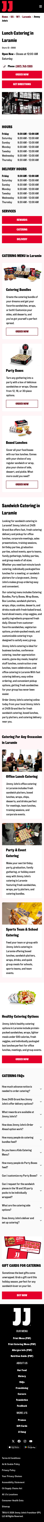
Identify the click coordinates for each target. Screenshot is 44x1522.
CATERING (22, 229)
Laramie (26, 16)
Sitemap (6, 1506)
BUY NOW (22, 1295)
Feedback (22, 1406)
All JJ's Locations (10, 1494)
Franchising (22, 1388)
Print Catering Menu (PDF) (22, 1344)
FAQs (22, 1382)
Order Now (22, 74)
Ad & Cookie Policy (11, 1464)
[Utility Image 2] (30, 1447)
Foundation (22, 1400)
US (12, 16)
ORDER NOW (22, 331)
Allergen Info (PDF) (22, 1350)
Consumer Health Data (12, 1500)
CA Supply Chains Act (12, 1488)
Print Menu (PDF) (22, 1338)
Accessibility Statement (13, 1482)
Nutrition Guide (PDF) (22, 1356)
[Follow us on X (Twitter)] (13, 1441)
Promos (22, 1420)
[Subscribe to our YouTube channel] (30, 1441)
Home (5, 16)
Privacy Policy (8, 1470)
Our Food (22, 1370)
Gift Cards (22, 1426)
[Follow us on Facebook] (19, 1441)
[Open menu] (40, 6)
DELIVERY (22, 239)
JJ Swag (22, 1432)
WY (18, 16)
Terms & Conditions (11, 1458)
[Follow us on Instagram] (24, 1441)
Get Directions (22, 84)
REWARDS (22, 219)
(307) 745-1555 (24, 66)
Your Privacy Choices (12, 1476)
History (22, 1376)
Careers (22, 1394)
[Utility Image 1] (14, 1447)
